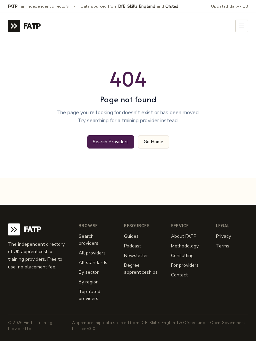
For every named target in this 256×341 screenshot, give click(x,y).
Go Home (153, 142)
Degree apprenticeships (141, 268)
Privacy (223, 236)
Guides (131, 236)
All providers (92, 253)
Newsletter (136, 255)
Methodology (185, 246)
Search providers (88, 239)
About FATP (183, 236)
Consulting (182, 255)
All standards (93, 262)
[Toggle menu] (241, 26)
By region (89, 282)
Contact (179, 275)
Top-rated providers (89, 295)
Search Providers (111, 142)
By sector (89, 272)
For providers (185, 265)
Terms (222, 246)
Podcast (132, 246)
